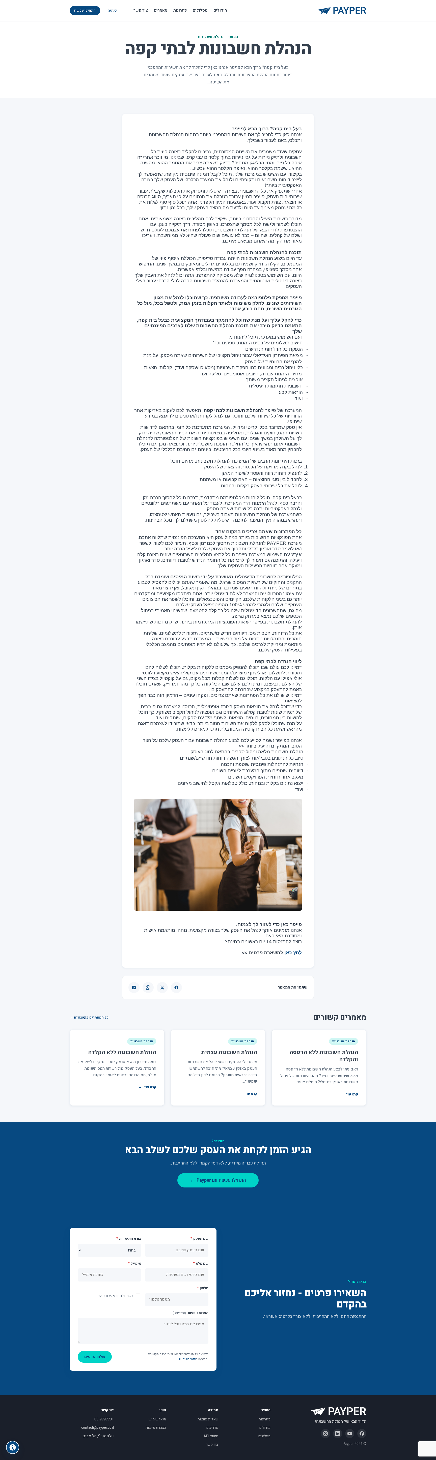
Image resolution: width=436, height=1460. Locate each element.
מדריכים (212, 1427)
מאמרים (160, 10)
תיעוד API (211, 1436)
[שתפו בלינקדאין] (134, 987)
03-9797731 (104, 1419)
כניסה (112, 10)
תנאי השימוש (187, 1359)
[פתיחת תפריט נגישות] (12, 1447)
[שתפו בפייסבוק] (176, 987)
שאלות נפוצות (208, 1419)
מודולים (220, 10)
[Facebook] (361, 1433)
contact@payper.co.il (97, 1427)
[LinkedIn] (337, 1433)
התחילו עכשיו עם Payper (218, 1180)
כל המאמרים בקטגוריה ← (89, 1017)
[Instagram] (325, 1433)
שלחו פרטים (94, 1357)
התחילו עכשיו (85, 10)
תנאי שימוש (157, 1419)
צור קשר (140, 10)
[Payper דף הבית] (342, 10)
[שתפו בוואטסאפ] (148, 987)
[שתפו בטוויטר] (162, 987)
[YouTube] (349, 1433)
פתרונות (180, 10)
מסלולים (200, 10)
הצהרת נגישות (156, 1427)
